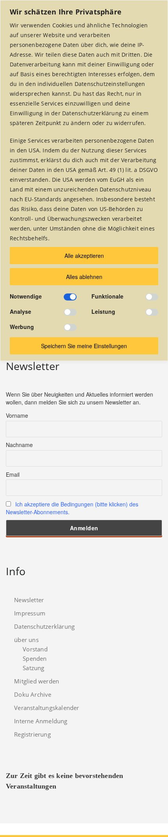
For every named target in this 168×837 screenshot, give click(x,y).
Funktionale (107, 296)
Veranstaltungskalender (46, 708)
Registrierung (32, 734)
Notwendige (26, 296)
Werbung (22, 327)
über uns (26, 640)
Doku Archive (32, 694)
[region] (84, 180)
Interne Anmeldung (40, 721)
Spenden (34, 658)
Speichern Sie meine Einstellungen (84, 346)
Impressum (29, 613)
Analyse (20, 311)
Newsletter (29, 600)
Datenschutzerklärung (44, 626)
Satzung (33, 668)
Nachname (19, 445)
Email (13, 474)
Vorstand (35, 649)
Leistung (103, 311)
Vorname (17, 415)
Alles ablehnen (84, 277)
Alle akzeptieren (84, 255)
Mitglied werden (36, 681)
